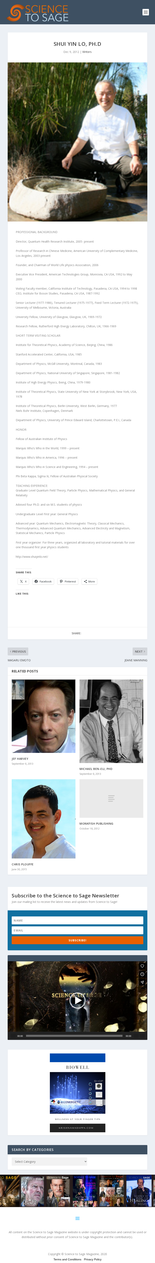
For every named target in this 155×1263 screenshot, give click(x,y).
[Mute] (136, 1036)
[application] (77, 1000)
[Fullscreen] (142, 1036)
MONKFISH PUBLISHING (96, 823)
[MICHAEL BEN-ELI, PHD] (111, 721)
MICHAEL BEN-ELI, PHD (96, 769)
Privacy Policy (93, 1259)
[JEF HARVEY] (43, 716)
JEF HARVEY (20, 759)
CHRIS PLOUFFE (23, 864)
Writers (87, 52)
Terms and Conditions (67, 1259)
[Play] (13, 1036)
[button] (77, 1000)
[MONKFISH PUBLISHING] (111, 798)
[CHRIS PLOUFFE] (43, 818)
